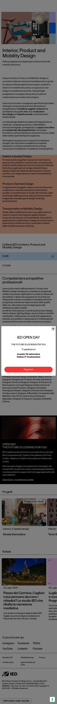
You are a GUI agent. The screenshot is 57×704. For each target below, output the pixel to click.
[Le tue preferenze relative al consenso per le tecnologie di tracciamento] (52, 699)
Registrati (28, 369)
